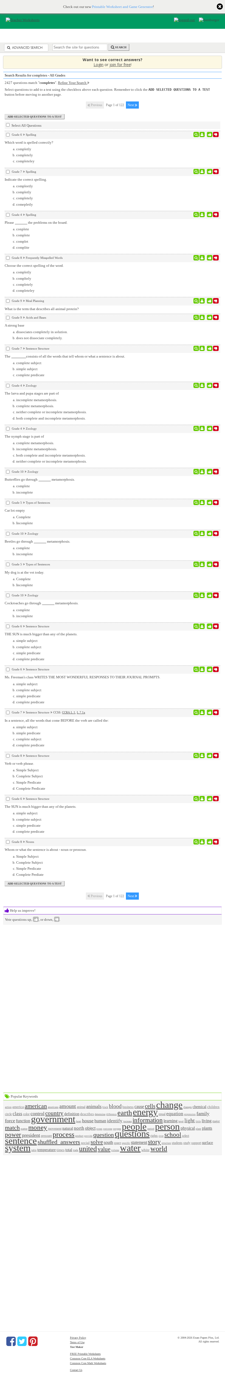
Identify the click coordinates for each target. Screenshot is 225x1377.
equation (174, 1113)
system (17, 1148)
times (60, 1150)
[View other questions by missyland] (202, 171)
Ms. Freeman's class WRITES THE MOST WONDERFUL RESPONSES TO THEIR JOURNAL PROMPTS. (82, 677)
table (33, 1150)
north (79, 1128)
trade (75, 1150)
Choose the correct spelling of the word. (34, 266)
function (23, 1120)
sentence (21, 1141)
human (100, 1120)
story (154, 1141)
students (177, 1143)
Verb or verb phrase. (19, 763)
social (85, 1143)
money (37, 1127)
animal (81, 1107)
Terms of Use (77, 1342)
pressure (46, 1136)
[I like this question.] (210, 134)
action (8, 1107)
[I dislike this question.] (216, 134)
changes (187, 1107)
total (68, 1150)
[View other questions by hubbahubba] (202, 214)
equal (162, 1114)
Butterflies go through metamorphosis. (40, 479)
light (189, 1120)
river (161, 1136)
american (36, 1106)
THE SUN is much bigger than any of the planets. (41, 634)
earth (124, 1113)
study (186, 1143)
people (134, 1126)
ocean (99, 1128)
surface (207, 1142)
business (128, 1107)
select (185, 1136)
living (207, 1120)
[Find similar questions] (196, 134)
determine (100, 1114)
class (17, 1113)
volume (115, 1150)
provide (88, 1136)
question (103, 1134)
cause (139, 1106)
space (117, 1143)
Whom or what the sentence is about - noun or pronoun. (46, 850)
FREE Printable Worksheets (85, 1353)
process (63, 1134)
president (31, 1135)
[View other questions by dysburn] (202, 301)
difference (111, 1114)
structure (166, 1143)
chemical (199, 1106)
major (216, 1121)
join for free (120, 64)
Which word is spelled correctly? (29, 142)
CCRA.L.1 (68, 712)
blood (115, 1106)
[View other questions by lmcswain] (202, 385)
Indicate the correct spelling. (26, 179)
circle (8, 1114)
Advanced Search (27, 47)
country (54, 1113)
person (167, 1126)
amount (67, 1106)
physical (188, 1128)
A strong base (14, 325)
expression (190, 1114)
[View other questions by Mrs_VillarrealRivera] (202, 134)
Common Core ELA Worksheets (87, 1358)
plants (207, 1128)
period (150, 1128)
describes (87, 1114)
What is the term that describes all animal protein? (42, 309)
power (13, 1134)
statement (139, 1142)
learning (171, 1120)
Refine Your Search (72, 83)
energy (145, 1112)
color (26, 1114)
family (202, 1113)
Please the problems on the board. (36, 222)
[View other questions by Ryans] (202, 712)
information (148, 1120)
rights (154, 1136)
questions (132, 1134)
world (158, 1149)
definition (71, 1114)
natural (67, 1128)
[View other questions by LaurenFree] (202, 626)
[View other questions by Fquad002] (202, 257)
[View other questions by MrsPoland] (202, 502)
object (90, 1128)
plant (198, 1128)
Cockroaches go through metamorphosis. (41, 603)
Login (98, 64)
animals (94, 1106)
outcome (107, 1128)
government (53, 1119)
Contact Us (76, 1370)
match (12, 1127)
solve (97, 1142)
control (37, 1113)
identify (114, 1120)
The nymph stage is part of (24, 436)
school (172, 1134)
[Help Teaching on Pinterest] (33, 1341)
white (145, 1150)
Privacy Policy (78, 1337)
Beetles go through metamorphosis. (37, 541)
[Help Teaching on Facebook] (11, 1341)
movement (54, 1128)
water (130, 1148)
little (198, 1121)
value (104, 1149)
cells (150, 1106)
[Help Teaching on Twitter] (22, 1341)
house (88, 1120)
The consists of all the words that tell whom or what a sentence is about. (65, 356)
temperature (46, 1150)
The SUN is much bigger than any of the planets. (40, 806)
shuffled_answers (59, 1141)
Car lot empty (15, 510)
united (88, 1149)
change (169, 1105)
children (213, 1107)
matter (24, 1128)
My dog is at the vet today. (24, 572)
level (181, 1121)
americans (53, 1107)
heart (78, 1121)
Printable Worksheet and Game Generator (122, 7)
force (10, 1120)
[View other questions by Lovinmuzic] (202, 348)
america (18, 1107)
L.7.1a (81, 712)
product (79, 1135)
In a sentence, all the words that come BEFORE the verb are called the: (57, 720)
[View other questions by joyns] (202, 317)
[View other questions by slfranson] (202, 471)
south (108, 1142)
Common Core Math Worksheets (88, 1363)
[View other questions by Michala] (202, 755)
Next (131, 105)
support (196, 1143)
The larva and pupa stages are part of (32, 393)
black (105, 1107)
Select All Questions (26, 125)
